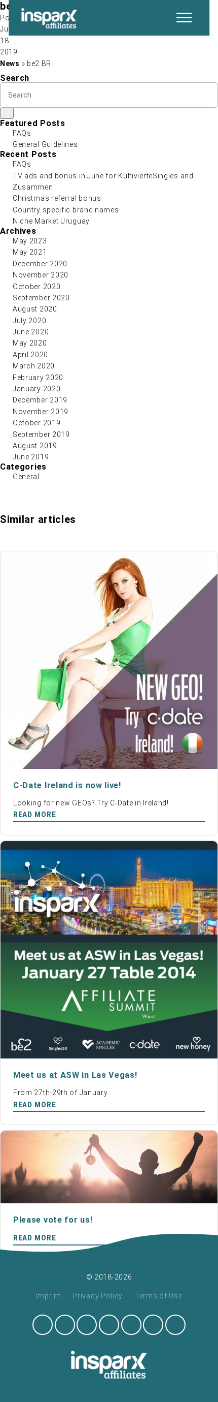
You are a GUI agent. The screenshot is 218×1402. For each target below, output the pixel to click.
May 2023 (30, 241)
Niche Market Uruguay (51, 221)
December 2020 (40, 264)
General (26, 477)
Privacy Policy (97, 1296)
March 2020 (34, 366)
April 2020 (30, 355)
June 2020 (31, 332)
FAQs (22, 133)
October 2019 (36, 423)
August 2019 (35, 446)
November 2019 (40, 412)
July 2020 (29, 321)
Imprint (48, 1296)
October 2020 (36, 287)
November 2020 (40, 275)
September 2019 (41, 434)
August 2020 (35, 309)
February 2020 (38, 377)
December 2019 (40, 400)
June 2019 (31, 457)
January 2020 (36, 389)
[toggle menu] (184, 17)
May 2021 (30, 252)
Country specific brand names (66, 210)
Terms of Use (158, 1296)
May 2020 (30, 343)
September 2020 (41, 298)
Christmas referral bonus (57, 198)
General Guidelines (45, 144)
